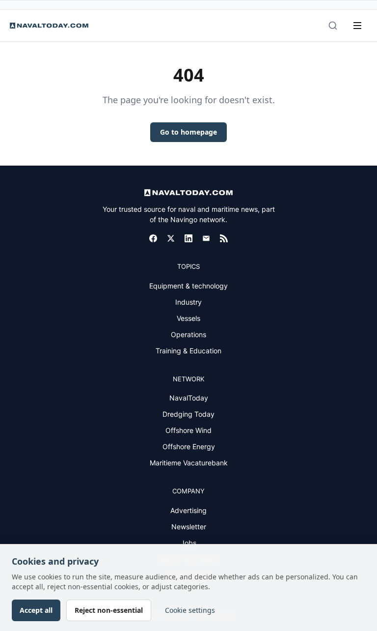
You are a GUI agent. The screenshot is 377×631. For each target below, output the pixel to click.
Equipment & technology (188, 286)
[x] (171, 238)
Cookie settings (190, 610)
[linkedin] (188, 238)
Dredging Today (188, 414)
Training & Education (188, 350)
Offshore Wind (188, 430)
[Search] (333, 25)
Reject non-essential (109, 610)
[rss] (224, 238)
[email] (206, 238)
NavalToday (188, 398)
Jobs (188, 543)
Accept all (36, 610)
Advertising (188, 510)
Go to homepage (188, 132)
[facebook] (153, 238)
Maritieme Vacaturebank (189, 463)
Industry (188, 302)
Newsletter (188, 526)
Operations (188, 334)
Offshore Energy (188, 446)
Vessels (188, 318)
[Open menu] (357, 25)
